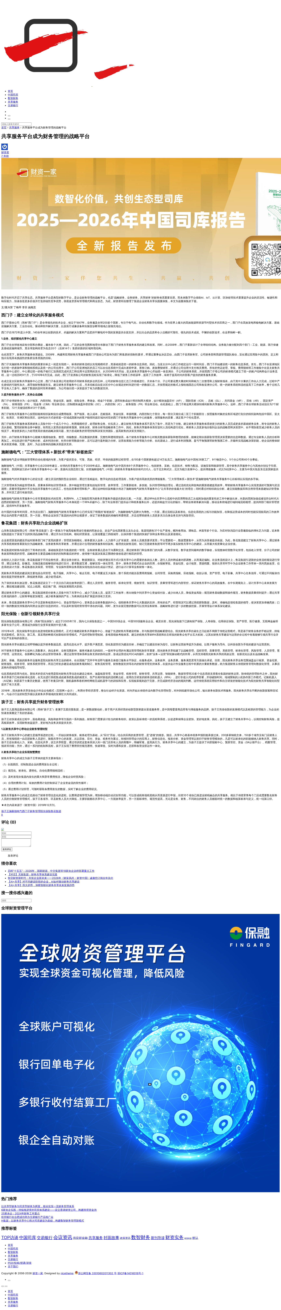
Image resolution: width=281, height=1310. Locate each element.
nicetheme (67, 1273)
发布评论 (7, 849)
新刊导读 (158, 1238)
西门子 (26, 811)
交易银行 (13, 105)
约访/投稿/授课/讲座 (20, 1262)
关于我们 (13, 1266)
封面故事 (111, 1237)
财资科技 (188, 1238)
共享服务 (13, 101)
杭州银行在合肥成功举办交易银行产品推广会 (27, 1217)
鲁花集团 (56, 811)
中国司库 (13, 94)
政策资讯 (125, 1238)
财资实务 (174, 1237)
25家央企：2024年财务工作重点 (20, 1213)
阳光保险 (45, 811)
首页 (10, 91)
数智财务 (13, 98)
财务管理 (35, 811)
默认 (195, 1238)
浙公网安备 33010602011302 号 (97, 1273)
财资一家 (38, 1273)
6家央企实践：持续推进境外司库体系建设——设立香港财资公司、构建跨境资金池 (49, 1209)
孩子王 (5, 811)
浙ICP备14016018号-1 (130, 1273)
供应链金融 (80, 1238)
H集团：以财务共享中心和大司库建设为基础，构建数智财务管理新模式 (42, 1220)
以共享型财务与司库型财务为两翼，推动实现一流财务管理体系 (37, 1206)
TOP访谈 (9, 1237)
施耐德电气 (15, 811)
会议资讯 (62, 1237)
